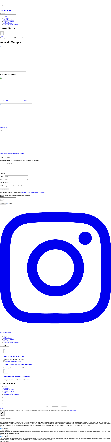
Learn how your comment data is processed (33, 192)
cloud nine (64, 406)
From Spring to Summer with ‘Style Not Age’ (16, 376)
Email (2, 179)
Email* (2, 200)
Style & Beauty (7, 338)
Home (5, 336)
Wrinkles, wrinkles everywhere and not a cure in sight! (13, 100)
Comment (3, 173)
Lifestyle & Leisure (8, 341)
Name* (2, 196)
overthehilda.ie (55, 406)
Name (2, 176)
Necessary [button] (3, 427)
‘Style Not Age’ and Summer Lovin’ (13, 356)
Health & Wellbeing (8, 339)
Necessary (5, 428)
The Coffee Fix (3, 127)
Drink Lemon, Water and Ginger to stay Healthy (12, 153)
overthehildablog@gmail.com (8, 0)
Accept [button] (68, 410)
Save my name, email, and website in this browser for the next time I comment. (23, 186)
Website (2, 182)
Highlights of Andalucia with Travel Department (17, 364)
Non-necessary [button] (4, 434)
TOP (1, 408)
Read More (73, 410)
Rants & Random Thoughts (11, 342)
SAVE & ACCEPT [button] (5, 441)
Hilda (1, 36)
